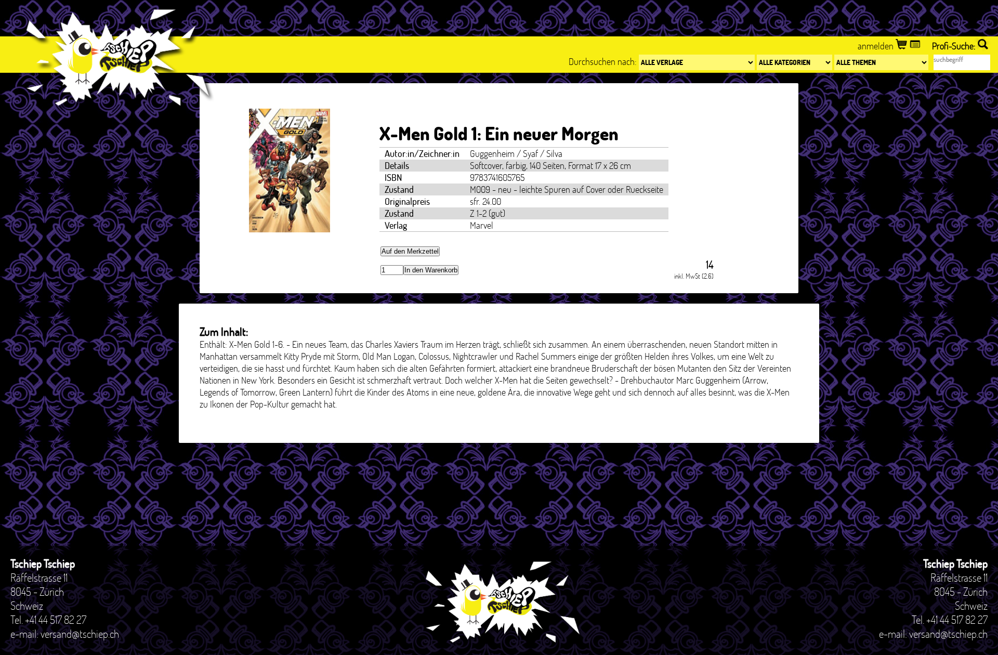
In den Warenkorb (430, 270)
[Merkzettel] (916, 46)
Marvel (481, 225)
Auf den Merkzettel (410, 251)
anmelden (877, 46)
